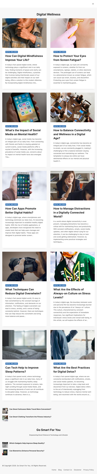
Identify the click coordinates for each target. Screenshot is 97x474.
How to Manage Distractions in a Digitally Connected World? (71, 212)
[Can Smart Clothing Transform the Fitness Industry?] (5, 418)
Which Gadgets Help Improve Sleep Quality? (27, 443)
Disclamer (77, 470)
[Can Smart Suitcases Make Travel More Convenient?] (5, 411)
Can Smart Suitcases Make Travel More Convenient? (30, 409)
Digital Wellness (12, 52)
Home (54, 470)
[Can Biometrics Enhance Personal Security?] (5, 452)
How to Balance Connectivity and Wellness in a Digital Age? (72, 134)
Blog (60, 470)
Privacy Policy (88, 470)
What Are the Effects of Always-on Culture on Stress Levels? (71, 293)
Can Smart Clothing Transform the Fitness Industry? (30, 417)
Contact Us (67, 470)
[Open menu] (93, 3)
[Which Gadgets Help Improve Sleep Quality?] (5, 445)
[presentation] (24, 33)
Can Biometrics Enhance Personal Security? (26, 451)
